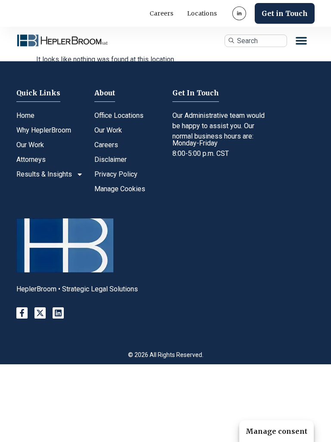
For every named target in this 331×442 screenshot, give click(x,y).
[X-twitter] (40, 313)
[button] (301, 41)
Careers (161, 13)
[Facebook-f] (22, 313)
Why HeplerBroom (43, 130)
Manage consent (276, 431)
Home (25, 115)
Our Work (30, 145)
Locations (202, 13)
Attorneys (31, 159)
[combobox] (256, 41)
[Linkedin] (58, 313)
